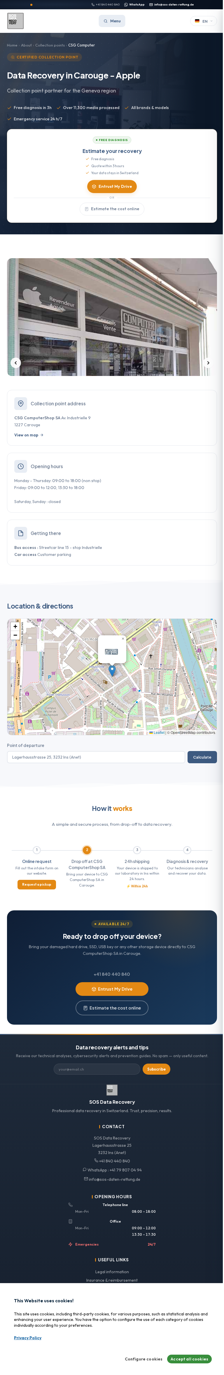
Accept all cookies (189, 1359)
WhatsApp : (114, 1170)
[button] (112, 671)
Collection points (50, 45)
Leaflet (158, 732)
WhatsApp (137, 4)
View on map (26, 435)
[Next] (208, 363)
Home (12, 45)
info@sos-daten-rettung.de (174, 4)
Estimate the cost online (115, 208)
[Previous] (15, 363)
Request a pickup (36, 884)
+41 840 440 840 (108, 4)
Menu (115, 21)
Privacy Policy (27, 1337)
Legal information (112, 1271)
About (26, 45)
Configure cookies (144, 1359)
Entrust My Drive (115, 186)
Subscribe (156, 1069)
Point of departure (25, 745)
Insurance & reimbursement (112, 1280)
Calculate (202, 757)
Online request (37, 861)
